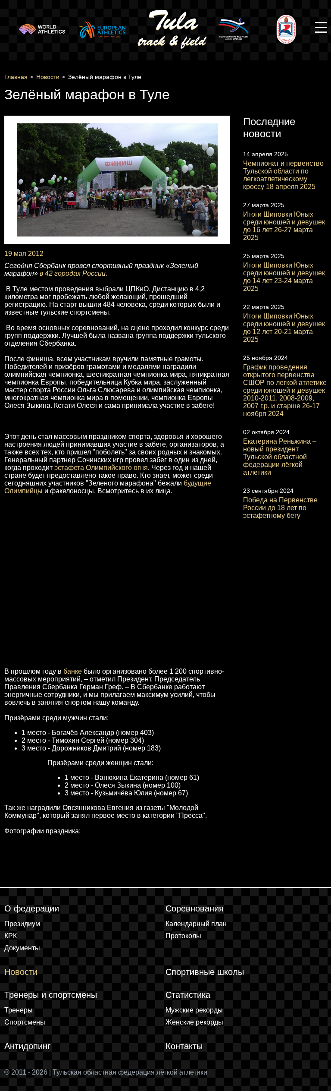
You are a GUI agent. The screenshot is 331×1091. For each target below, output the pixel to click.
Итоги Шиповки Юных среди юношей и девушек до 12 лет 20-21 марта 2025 (284, 327)
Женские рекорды (194, 1022)
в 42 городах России (73, 273)
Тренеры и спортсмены (50, 995)
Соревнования (195, 908)
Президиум (22, 923)
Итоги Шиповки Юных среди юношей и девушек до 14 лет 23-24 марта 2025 (284, 277)
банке (72, 671)
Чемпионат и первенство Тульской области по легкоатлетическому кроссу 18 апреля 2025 (283, 175)
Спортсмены (24, 1022)
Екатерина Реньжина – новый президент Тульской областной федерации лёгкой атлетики (279, 457)
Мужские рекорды (194, 1010)
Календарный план (196, 923)
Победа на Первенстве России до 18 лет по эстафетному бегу (280, 507)
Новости (20, 972)
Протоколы (183, 936)
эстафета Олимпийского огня (101, 467)
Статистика (188, 995)
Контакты (184, 1046)
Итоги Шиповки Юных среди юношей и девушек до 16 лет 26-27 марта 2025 (284, 226)
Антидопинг (27, 1046)
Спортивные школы (205, 972)
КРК (10, 936)
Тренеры (18, 1010)
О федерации (31, 908)
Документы (22, 948)
